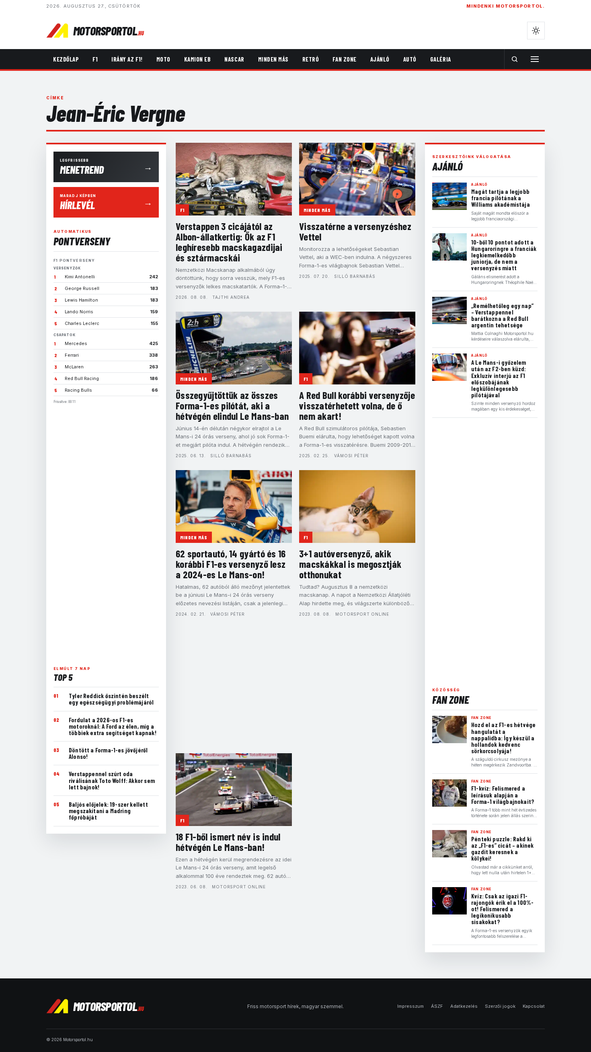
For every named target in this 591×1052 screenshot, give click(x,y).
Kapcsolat (534, 1006)
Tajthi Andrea (230, 297)
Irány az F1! (126, 59)
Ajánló (380, 59)
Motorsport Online (362, 614)
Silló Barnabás (354, 276)
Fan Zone (344, 59)
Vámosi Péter (351, 455)
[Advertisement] (106, 531)
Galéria (440, 59)
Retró (310, 59)
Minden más (273, 59)
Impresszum (410, 1006)
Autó (410, 59)
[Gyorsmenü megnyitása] (535, 59)
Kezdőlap (66, 59)
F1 (95, 59)
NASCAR (234, 59)
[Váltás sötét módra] (536, 30)
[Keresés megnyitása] (515, 59)
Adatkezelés (464, 1006)
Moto (163, 59)
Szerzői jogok (500, 1006)
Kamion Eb (197, 59)
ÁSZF (437, 1006)
